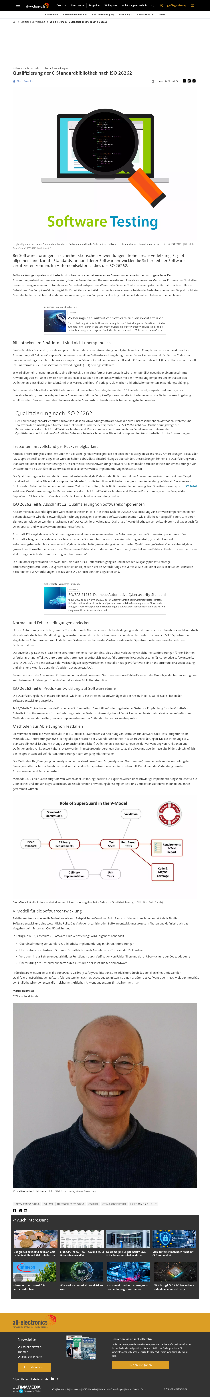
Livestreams (77, 5)
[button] (18, 1278)
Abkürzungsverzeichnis (134, 5)
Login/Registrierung (175, 5)
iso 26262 (48, 1204)
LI (53, 1378)
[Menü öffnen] (18, 5)
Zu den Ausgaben (140, 1365)
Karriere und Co (145, 14)
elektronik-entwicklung (71, 1204)
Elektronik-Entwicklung (75, 14)
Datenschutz (63, 1389)
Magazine (94, 5)
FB (58, 1378)
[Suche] (152, 5)
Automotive (51, 14)
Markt (161, 14)
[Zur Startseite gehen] (38, 5)
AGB (54, 1389)
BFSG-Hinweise (89, 1389)
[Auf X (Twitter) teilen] (189, 81)
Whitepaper (111, 5)
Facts (143, 1389)
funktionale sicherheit (143, 1204)
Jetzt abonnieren (34, 1367)
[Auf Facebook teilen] (184, 81)
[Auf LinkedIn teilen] (194, 81)
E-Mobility (124, 14)
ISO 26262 (191, 486)
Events (59, 5)
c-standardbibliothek (114, 1204)
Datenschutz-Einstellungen (111, 1389)
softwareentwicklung (27, 1204)
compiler (93, 1204)
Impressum (75, 1389)
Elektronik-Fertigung (103, 14)
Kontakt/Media (132, 1389)
